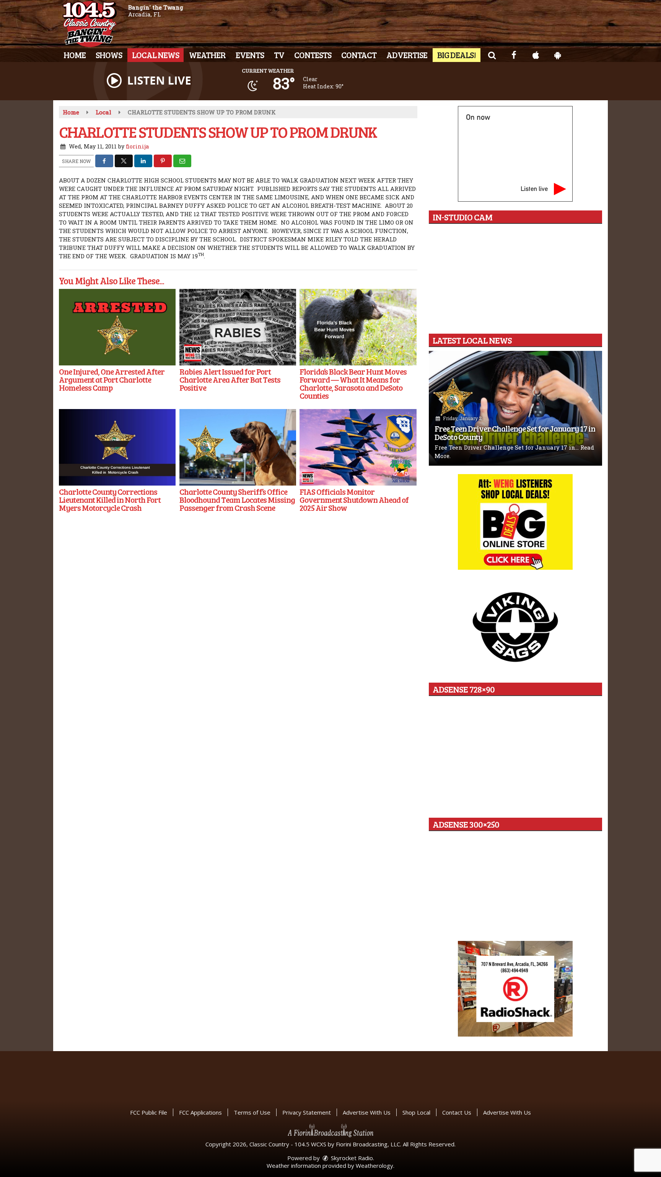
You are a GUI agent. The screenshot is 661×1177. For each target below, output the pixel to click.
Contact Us (456, 1112)
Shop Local (416, 1112)
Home (74, 54)
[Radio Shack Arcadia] (515, 989)
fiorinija (137, 146)
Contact (358, 54)
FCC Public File (148, 1112)
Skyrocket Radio (351, 1158)
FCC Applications (200, 1112)
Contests (312, 54)
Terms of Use (252, 1112)
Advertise (406, 54)
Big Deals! (456, 54)
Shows (109, 54)
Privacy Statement (306, 1112)
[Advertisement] (515, 522)
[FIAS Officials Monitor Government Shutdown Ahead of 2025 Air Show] (358, 447)
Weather (207, 54)
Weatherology (374, 1165)
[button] (492, 54)
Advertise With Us (367, 1112)
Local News (155, 54)
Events (250, 54)
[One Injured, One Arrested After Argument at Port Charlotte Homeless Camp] (117, 327)
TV (279, 54)
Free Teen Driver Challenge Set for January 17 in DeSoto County (515, 432)
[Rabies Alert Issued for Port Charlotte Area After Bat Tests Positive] (237, 327)
